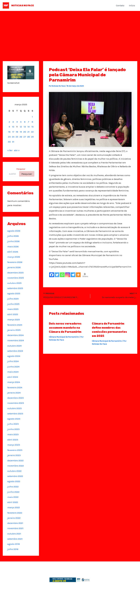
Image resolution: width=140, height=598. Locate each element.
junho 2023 (13, 429)
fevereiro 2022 (14, 512)
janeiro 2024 (14, 392)
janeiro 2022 (14, 518)
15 (32, 126)
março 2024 (13, 382)
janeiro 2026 (14, 267)
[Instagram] (67, 274)
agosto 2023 (13, 418)
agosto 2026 (13, 230)
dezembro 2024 (15, 335)
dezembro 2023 (15, 397)
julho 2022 (13, 486)
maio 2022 (12, 497)
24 (13, 136)
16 (9, 131)
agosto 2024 (13, 356)
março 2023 (13, 444)
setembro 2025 (15, 288)
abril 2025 (12, 314)
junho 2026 (13, 241)
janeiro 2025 (14, 330)
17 (13, 131)
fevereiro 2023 (14, 450)
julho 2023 (13, 424)
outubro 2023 (14, 408)
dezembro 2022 (15, 460)
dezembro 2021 (15, 523)
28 (28, 136)
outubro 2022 (14, 471)
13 (25, 126)
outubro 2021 (14, 533)
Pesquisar (20, 169)
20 (24, 131)
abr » (17, 150)
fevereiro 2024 (14, 387)
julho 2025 (13, 298)
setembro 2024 (15, 350)
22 (32, 131)
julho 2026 (13, 236)
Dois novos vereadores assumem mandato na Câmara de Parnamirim (65, 327)
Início (132, 5)
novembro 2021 (15, 528)
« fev (9, 150)
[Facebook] (51, 274)
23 (9, 136)
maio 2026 (13, 246)
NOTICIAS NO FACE (22, 5)
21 (28, 131)
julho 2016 (12, 549)
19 (21, 131)
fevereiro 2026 (14, 262)
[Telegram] (73, 274)
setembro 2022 (15, 476)
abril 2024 (12, 377)
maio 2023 (13, 434)
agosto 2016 (13, 544)
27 (25, 136)
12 (21, 126)
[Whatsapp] (62, 274)
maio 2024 (12, 371)
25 (17, 136)
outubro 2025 (14, 283)
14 (28, 126)
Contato (120, 5)
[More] (78, 274)
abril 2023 (12, 439)
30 (9, 141)
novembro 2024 (15, 340)
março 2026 (13, 256)
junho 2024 (13, 366)
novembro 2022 (15, 465)
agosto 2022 (13, 481)
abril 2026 (12, 251)
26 (21, 136)
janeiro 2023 (14, 455)
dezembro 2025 (15, 272)
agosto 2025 (13, 293)
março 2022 (13, 507)
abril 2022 (12, 502)
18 (17, 131)
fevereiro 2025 (14, 324)
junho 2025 (13, 304)
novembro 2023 (15, 403)
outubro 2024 (14, 345)
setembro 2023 (15, 413)
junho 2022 (13, 491)
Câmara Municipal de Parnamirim (64, 337)
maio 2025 (12, 309)
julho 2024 (13, 361)
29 (32, 136)
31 (13, 141)
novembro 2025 (15, 277)
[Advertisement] (70, 31)
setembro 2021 (15, 538)
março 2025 (13, 319)
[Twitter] (57, 274)
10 (13, 126)
